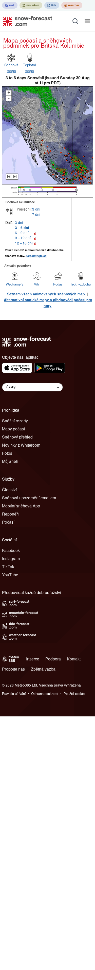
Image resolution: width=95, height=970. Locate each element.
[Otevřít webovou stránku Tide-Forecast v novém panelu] (51, 5)
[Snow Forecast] (26, 21)
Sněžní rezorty (15, 421)
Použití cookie (74, 693)
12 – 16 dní (24, 242)
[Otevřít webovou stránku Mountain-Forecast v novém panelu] (31, 5)
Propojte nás (13, 669)
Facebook (11, 550)
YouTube (10, 575)
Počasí (58, 284)
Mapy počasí (13, 429)
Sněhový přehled (17, 437)
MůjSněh (10, 461)
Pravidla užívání (14, 693)
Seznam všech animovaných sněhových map (46, 293)
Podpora (53, 659)
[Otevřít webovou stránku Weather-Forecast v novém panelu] (71, 5)
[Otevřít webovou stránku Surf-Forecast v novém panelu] (9, 5)
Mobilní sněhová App (21, 506)
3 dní (36, 209)
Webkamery (14, 284)
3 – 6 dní (22, 227)
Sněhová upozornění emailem (29, 498)
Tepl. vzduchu (80, 284)
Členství (9, 489)
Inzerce (32, 659)
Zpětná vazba (43, 669)
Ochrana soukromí (44, 693)
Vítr (36, 284)
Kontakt (74, 659)
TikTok (8, 566)
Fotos (7, 453)
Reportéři (10, 514)
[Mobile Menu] (87, 21)
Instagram (11, 558)
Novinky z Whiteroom (21, 445)
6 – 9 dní (22, 232)
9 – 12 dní (23, 237)
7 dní (36, 214)
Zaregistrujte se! (36, 256)
